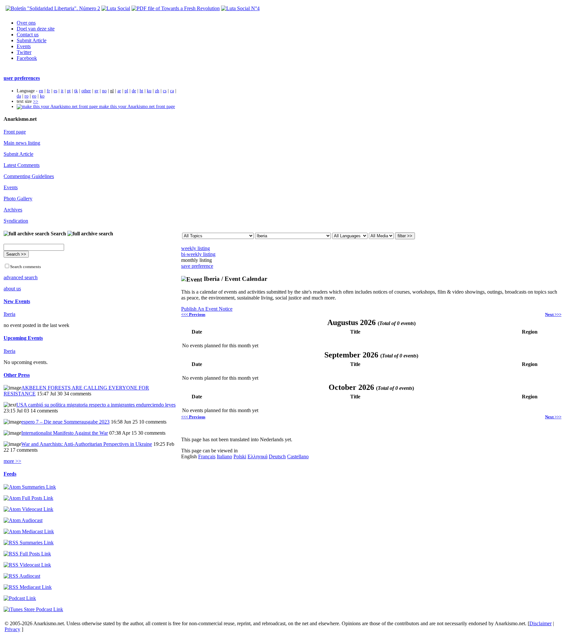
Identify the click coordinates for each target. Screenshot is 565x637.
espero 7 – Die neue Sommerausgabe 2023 (65, 422)
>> (35, 101)
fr (48, 90)
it (62, 90)
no (104, 90)
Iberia (9, 314)
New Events (17, 301)
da (19, 96)
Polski (239, 456)
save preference (197, 266)
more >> (12, 461)
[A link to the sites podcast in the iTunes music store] (33, 609)
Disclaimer (540, 623)
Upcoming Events (23, 338)
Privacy (12, 629)
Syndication (16, 221)
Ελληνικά (257, 456)
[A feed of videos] (28, 509)
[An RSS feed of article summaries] (29, 542)
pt (69, 90)
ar (119, 90)
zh (157, 90)
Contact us (28, 34)
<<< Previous (193, 314)
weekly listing (195, 248)
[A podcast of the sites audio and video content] (20, 598)
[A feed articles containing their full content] (27, 553)
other (86, 90)
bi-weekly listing (198, 254)
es (55, 90)
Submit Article (31, 40)
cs (164, 90)
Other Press (17, 375)
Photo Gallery (18, 198)
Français (206, 456)
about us (12, 288)
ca (172, 90)
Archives (13, 209)
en (41, 90)
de (134, 90)
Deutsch (277, 456)
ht (141, 90)
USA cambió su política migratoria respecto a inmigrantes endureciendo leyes (96, 405)
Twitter (24, 52)
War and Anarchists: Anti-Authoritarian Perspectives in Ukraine (86, 444)
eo (34, 96)
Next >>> (553, 314)
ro (26, 96)
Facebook (27, 58)
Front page (15, 132)
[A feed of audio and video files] (29, 531)
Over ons (26, 23)
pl (126, 90)
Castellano (298, 456)
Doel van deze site (36, 28)
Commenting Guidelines (29, 176)
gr (96, 90)
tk (76, 90)
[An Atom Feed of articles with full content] (28, 498)
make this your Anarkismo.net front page (136, 106)
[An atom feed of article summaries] (30, 487)
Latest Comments (22, 165)
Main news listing (22, 143)
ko (42, 96)
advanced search (21, 277)
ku (149, 90)
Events (24, 46)
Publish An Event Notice (206, 309)
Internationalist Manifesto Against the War (64, 433)
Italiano (224, 456)
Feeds (10, 474)
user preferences (22, 78)
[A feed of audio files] (23, 520)
